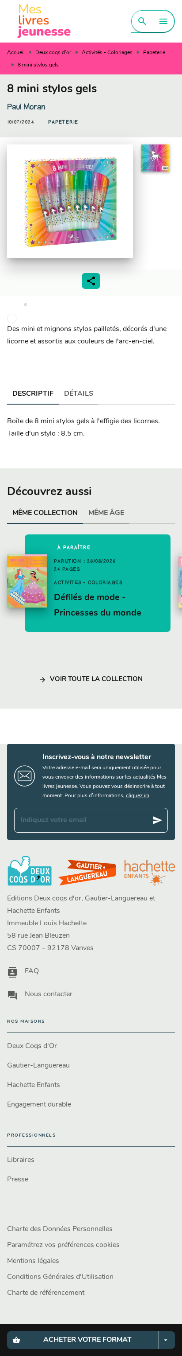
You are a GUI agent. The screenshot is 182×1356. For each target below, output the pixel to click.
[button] (63, 122)
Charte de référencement (45, 1293)
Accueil (16, 52)
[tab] (33, 394)
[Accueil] (44, 21)
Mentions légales (33, 1261)
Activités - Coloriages (107, 52)
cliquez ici (137, 796)
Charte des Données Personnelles (60, 1229)
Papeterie (154, 52)
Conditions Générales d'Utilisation (60, 1277)
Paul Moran (26, 106)
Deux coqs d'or (53, 52)
